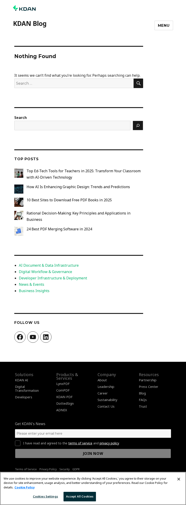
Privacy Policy (48, 469)
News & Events (31, 284)
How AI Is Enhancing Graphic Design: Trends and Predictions (78, 186)
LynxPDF (63, 384)
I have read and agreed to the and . (71, 443)
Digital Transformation (27, 388)
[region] (93, 488)
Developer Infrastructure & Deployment (53, 278)
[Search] (138, 125)
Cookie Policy (25, 487)
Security (64, 469)
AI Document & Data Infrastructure (49, 265)
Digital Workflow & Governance (45, 271)
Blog (142, 393)
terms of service (80, 443)
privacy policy (109, 443)
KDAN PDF (64, 397)
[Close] (179, 479)
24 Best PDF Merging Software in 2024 (59, 229)
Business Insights (34, 290)
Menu (164, 25)
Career (103, 393)
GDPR (76, 469)
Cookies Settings (45, 496)
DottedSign (65, 403)
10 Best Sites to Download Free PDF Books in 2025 (69, 199)
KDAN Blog (29, 23)
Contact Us (106, 406)
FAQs (143, 400)
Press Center (148, 387)
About (102, 380)
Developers (23, 397)
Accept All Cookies (79, 496)
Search (20, 117)
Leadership (106, 387)
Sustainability (107, 400)
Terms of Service (26, 469)
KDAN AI (21, 380)
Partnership (148, 380)
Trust (143, 406)
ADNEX (61, 410)
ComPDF (63, 390)
